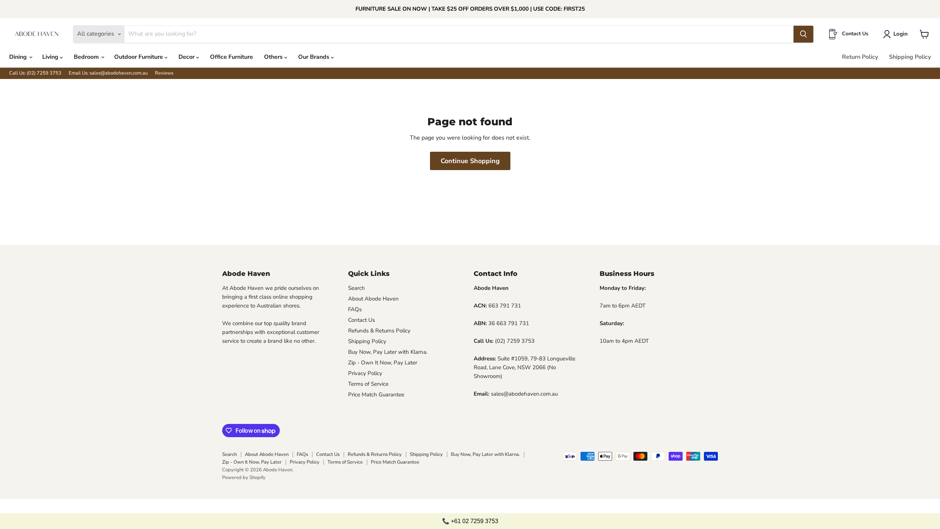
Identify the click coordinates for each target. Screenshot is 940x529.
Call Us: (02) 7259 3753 (35, 73)
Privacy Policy (365, 373)
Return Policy (860, 57)
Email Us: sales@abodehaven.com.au (108, 73)
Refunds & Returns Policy (379, 330)
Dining (18, 57)
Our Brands (314, 57)
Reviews (164, 73)
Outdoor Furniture (139, 57)
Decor (187, 57)
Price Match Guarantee (376, 394)
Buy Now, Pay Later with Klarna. (387, 352)
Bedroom (87, 57)
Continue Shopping (470, 160)
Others (274, 57)
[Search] (803, 34)
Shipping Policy (910, 57)
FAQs (355, 309)
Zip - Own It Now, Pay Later (382, 362)
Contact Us (361, 320)
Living (51, 57)
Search (356, 288)
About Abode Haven (373, 298)
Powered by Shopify (243, 477)
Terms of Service (368, 384)
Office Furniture (231, 57)
